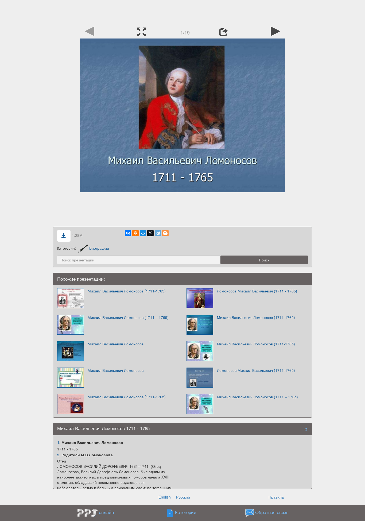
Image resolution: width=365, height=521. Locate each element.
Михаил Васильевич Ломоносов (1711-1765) (127, 291)
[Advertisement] (182, 12)
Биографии (99, 248)
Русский (183, 497)
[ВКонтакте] (128, 233)
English (164, 497)
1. (58, 442)
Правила (276, 497)
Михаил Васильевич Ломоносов (115, 343)
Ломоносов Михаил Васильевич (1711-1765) (256, 370)
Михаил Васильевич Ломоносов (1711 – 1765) (128, 317)
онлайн (106, 512)
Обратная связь (272, 512)
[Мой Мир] (143, 233)
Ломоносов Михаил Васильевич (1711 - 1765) (257, 291)
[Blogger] (165, 233)
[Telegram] (158, 233)
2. (58, 454)
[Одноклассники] (135, 233)
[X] (150, 233)
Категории (185, 512)
